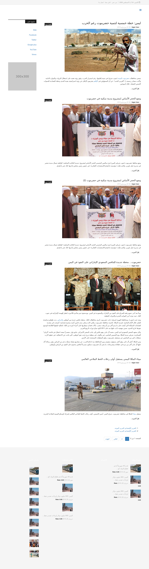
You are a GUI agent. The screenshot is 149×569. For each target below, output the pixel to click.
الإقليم (96, 81)
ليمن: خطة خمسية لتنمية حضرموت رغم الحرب (111, 23)
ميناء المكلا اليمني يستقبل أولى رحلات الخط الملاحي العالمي (111, 359)
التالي (115, 439)
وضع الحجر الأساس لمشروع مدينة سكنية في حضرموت (114, 98)
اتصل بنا (101, 2)
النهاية (107, 439)
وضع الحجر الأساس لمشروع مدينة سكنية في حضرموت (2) (112, 180)
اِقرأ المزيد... (135, 88)
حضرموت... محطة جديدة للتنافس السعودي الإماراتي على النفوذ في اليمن (104, 262)
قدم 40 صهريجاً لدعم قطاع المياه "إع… (59, 476)
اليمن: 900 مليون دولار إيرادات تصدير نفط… (57, 496)
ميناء (134, 414)
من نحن (114, 2)
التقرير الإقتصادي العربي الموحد (125, 428)
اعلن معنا (108, 2)
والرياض (60, 320)
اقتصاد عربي (48, 24)
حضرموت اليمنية (123, 78)
